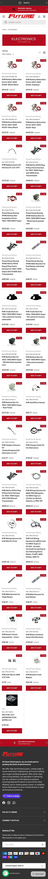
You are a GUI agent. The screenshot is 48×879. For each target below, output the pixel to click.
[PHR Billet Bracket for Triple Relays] (12, 580)
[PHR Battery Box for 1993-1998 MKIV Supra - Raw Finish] (12, 388)
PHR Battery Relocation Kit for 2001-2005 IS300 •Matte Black (12, 82)
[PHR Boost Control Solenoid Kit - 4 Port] (12, 620)
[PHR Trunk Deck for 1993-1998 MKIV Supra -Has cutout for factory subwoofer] (12, 297)
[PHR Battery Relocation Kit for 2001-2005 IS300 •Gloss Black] (12, 107)
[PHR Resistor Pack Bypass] (36, 660)
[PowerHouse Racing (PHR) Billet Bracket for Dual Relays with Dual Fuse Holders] (36, 246)
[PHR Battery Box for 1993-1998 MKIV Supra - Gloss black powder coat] (36, 342)
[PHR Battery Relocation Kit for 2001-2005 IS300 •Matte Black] (12, 65)
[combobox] (24, 22)
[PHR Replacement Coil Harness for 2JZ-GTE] (12, 150)
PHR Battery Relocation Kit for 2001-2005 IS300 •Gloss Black (12, 124)
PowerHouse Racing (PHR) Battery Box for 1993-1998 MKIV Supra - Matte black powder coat (36, 218)
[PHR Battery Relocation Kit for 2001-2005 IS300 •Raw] (36, 107)
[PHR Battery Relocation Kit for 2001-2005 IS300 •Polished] (36, 65)
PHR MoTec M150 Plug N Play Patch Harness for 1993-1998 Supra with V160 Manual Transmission (11, 495)
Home (4, 29)
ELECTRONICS (12, 29)
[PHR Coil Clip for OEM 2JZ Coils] (12, 660)
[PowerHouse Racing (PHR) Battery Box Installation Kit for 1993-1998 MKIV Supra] (12, 198)
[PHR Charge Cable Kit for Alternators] (36, 430)
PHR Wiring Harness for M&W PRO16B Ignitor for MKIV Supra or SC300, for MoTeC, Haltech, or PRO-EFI (36, 495)
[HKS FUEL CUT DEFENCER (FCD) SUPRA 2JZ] (12, 700)
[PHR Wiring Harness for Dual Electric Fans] (12, 524)
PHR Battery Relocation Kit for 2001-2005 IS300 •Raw (36, 125)
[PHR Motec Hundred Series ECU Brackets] (36, 620)
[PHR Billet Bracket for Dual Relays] (36, 580)
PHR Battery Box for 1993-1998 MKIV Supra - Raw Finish (12, 405)
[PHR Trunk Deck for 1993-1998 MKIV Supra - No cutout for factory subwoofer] (36, 297)
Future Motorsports (13, 873)
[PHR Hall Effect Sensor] (36, 388)
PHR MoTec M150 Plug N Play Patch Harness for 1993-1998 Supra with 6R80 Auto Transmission (35, 170)
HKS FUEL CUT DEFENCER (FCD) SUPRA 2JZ (9, 717)
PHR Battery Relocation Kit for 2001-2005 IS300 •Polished (36, 82)
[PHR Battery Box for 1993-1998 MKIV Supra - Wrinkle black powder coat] (12, 342)
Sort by (5, 51)
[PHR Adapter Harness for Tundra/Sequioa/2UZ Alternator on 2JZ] (12, 430)
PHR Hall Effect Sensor (35, 402)
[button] (44, 16)
